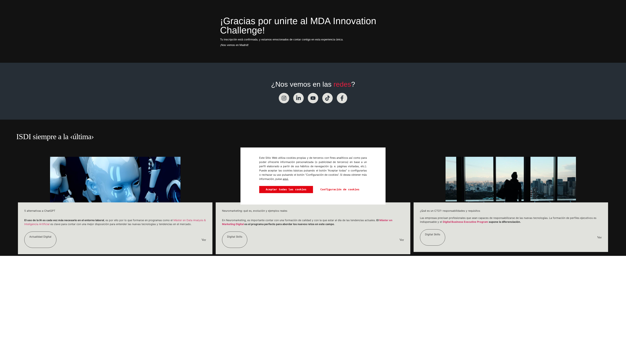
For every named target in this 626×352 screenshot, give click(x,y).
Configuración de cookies (339, 189)
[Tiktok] (327, 98)
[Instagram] (284, 98)
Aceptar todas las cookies (286, 189)
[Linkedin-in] (298, 98)
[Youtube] (313, 98)
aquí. (286, 179)
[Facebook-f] (342, 98)
